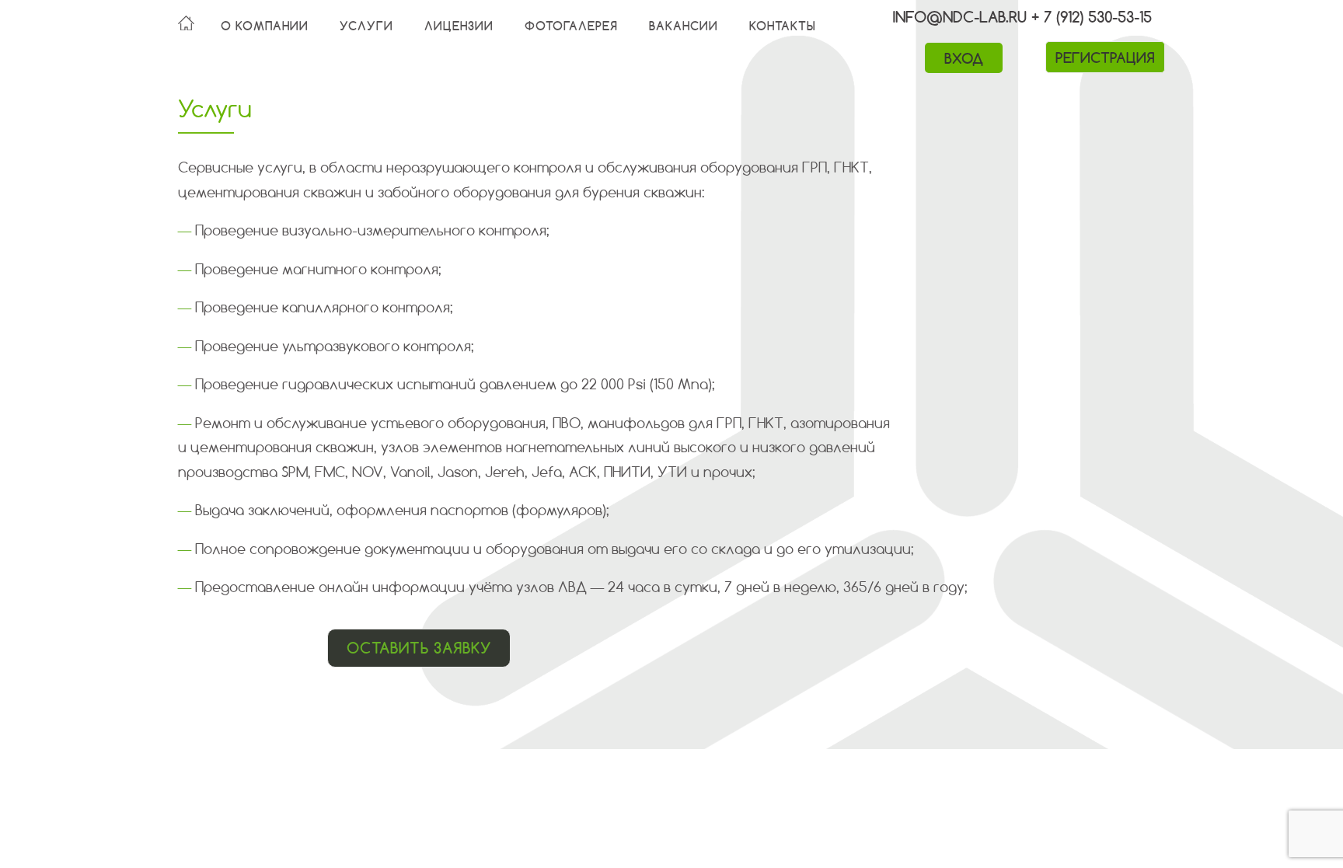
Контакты (782, 26)
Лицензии (459, 26)
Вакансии (683, 26)
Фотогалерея (571, 26)
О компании (265, 26)
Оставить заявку (418, 648)
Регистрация (1105, 57)
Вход (963, 58)
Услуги (366, 26)
